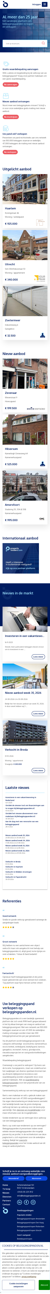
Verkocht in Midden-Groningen (18, 872)
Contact (6, 1204)
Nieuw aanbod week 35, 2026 (17, 835)
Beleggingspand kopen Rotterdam (30, 1226)
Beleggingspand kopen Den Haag (30, 1223)
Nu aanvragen (10, 84)
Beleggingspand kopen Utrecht (29, 1230)
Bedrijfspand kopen (24, 1239)
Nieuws (6, 1193)
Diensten (7, 1196)
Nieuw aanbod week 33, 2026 (17, 846)
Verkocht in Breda (13, 862)
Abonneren (36, 1178)
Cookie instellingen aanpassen (18, 1285)
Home (5, 1185)
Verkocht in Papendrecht (15, 877)
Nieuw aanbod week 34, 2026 (17, 840)
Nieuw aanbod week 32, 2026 (17, 851)
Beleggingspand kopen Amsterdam (31, 1219)
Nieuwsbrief (13, 1178)
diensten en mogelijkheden (29, 1110)
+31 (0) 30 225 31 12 (25, 1192)
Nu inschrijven (10, 117)
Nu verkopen (10, 152)
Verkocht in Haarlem (14, 867)
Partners (7, 1200)
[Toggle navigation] (44, 4)
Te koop (6, 1189)
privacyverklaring (29, 1276)
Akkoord (44, 1285)
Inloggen (36, 4)
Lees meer (38, 657)
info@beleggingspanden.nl (28, 1196)
